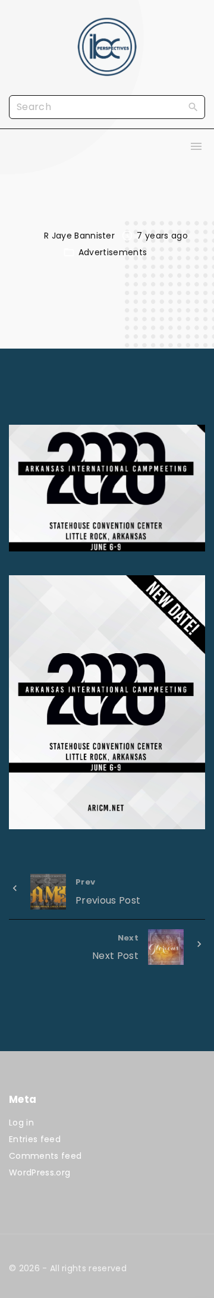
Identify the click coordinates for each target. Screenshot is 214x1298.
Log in (21, 1122)
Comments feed (45, 1156)
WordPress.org (39, 1172)
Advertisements (112, 252)
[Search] (193, 106)
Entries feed (35, 1139)
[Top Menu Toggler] (196, 146)
